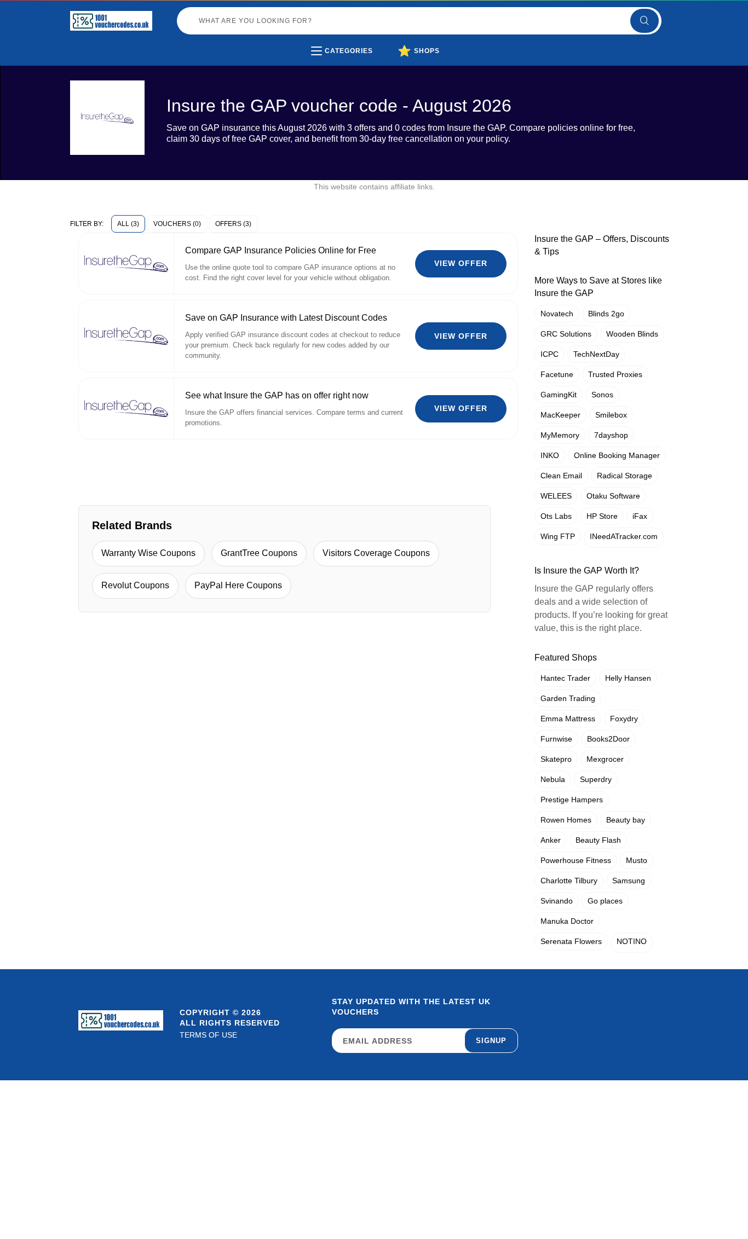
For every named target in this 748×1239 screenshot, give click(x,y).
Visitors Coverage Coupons (376, 553)
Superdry (596, 779)
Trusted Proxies (615, 374)
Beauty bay (625, 819)
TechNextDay (596, 354)
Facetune (556, 374)
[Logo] (111, 20)
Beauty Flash (598, 840)
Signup (491, 1041)
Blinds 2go (606, 313)
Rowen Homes (565, 819)
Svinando (556, 900)
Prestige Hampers (571, 799)
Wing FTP (557, 536)
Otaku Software (613, 495)
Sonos (602, 394)
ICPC (549, 354)
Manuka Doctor (567, 921)
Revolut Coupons (135, 585)
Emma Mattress (567, 718)
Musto (636, 860)
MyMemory (559, 435)
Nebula (552, 779)
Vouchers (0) (177, 224)
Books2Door (608, 738)
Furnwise (556, 738)
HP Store (602, 516)
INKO (549, 455)
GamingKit (558, 394)
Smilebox (611, 414)
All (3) (128, 224)
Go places (605, 900)
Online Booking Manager (617, 455)
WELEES (556, 495)
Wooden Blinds (632, 333)
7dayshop (611, 435)
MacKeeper (560, 414)
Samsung (628, 880)
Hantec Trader (565, 678)
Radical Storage (624, 475)
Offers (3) (233, 224)
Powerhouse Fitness (575, 860)
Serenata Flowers (571, 941)
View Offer (460, 263)
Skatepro (556, 759)
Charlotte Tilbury (568, 880)
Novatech (556, 313)
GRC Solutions (565, 333)
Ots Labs (556, 516)
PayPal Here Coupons (238, 585)
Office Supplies (362, 73)
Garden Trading (567, 698)
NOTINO (632, 941)
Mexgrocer (605, 759)
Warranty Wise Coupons (148, 553)
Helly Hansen (628, 678)
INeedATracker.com (624, 536)
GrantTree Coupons (259, 553)
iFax (639, 516)
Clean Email (561, 475)
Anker (550, 840)
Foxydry (624, 718)
